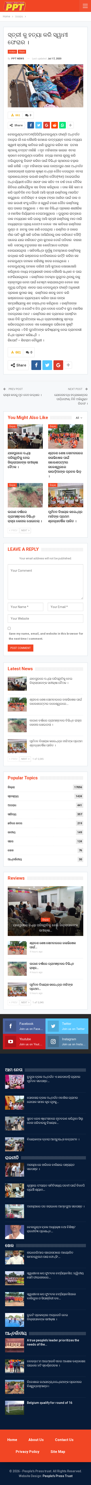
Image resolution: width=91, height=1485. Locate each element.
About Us (36, 1440)
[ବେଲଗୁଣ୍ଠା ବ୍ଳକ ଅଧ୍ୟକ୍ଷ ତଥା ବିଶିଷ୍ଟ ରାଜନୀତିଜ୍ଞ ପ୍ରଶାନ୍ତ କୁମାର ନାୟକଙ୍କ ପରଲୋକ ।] (14, 1232)
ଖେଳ (10, 850)
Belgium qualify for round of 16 (49, 1402)
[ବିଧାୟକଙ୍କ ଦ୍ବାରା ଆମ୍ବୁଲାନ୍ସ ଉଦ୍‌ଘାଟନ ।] (14, 1144)
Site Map (58, 1452)
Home (12, 1440)
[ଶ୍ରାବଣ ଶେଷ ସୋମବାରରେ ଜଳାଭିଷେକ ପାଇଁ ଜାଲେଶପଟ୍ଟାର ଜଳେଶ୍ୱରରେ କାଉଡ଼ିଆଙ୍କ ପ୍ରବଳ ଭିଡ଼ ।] (65, 436)
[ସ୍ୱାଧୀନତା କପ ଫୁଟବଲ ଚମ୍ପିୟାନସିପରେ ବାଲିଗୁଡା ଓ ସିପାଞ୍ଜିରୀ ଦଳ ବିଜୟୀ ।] (14, 1299)
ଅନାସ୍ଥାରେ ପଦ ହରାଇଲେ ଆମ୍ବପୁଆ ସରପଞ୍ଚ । (55, 1206)
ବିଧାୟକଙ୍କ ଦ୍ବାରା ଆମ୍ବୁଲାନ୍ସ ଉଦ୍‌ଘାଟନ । (53, 1139)
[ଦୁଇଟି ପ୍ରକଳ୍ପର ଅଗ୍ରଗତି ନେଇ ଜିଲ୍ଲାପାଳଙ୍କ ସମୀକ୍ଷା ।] (14, 1320)
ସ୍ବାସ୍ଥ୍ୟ (13, 796)
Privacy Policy (27, 1452)
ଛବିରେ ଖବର (15, 823)
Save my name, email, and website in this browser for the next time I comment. (46, 636)
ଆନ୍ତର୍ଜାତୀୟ (15, 859)
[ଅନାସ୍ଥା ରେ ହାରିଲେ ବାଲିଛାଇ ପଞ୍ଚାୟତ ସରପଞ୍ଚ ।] (14, 1170)
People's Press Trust (57, 1476)
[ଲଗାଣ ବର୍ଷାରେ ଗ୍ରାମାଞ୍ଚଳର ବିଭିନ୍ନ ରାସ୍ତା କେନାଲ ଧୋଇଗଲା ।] (25, 495)
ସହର (10, 841)
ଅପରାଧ (12, 51)
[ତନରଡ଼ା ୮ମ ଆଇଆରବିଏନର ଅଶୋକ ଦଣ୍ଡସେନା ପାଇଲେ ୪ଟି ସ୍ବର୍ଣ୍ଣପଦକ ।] (14, 1366)
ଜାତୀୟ (11, 832)
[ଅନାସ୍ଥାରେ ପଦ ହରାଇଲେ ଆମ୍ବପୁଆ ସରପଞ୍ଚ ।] (14, 1211)
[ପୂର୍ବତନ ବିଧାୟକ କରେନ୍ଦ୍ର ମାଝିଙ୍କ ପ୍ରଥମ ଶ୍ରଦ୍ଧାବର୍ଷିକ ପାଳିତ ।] (65, 495)
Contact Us (64, 1440)
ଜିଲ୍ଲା (22, 51)
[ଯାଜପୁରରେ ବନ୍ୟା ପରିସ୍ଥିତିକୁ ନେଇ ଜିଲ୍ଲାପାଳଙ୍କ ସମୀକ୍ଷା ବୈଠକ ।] (25, 436)
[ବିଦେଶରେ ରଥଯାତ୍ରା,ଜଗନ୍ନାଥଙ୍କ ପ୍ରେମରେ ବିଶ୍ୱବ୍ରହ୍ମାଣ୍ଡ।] (14, 1387)
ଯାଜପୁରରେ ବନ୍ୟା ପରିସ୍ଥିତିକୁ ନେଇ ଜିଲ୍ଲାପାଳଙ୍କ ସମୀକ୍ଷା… (45, 927)
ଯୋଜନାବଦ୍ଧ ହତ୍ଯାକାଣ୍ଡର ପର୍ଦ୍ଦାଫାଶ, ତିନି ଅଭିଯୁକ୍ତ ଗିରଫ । (71, 399)
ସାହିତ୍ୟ (12, 814)
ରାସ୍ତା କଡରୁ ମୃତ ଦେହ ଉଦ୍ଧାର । (22, 395)
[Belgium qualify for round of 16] (14, 1408)
